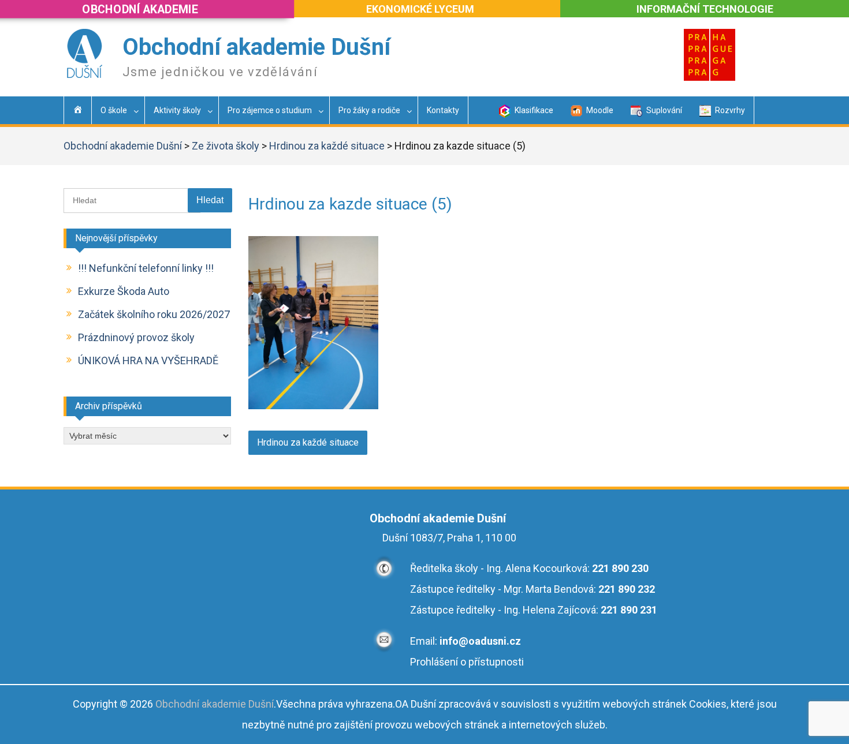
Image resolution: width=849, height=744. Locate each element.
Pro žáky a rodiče (369, 110)
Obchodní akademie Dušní (256, 47)
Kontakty (443, 110)
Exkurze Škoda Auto (123, 291)
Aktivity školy (177, 110)
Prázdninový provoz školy (136, 337)
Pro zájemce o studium (270, 110)
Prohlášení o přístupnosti (467, 662)
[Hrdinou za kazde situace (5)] (313, 405)
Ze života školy (225, 146)
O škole (113, 110)
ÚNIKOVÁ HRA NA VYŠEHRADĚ (148, 360)
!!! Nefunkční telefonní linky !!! (146, 268)
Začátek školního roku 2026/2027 (154, 314)
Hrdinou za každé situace (327, 146)
